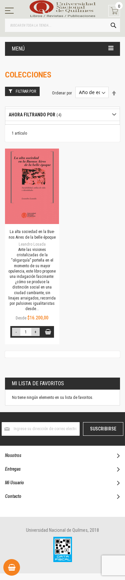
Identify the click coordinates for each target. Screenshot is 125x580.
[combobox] (62, 25)
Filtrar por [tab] (26, 91)
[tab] (62, 115)
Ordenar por (62, 92)
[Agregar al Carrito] (48, 332)
